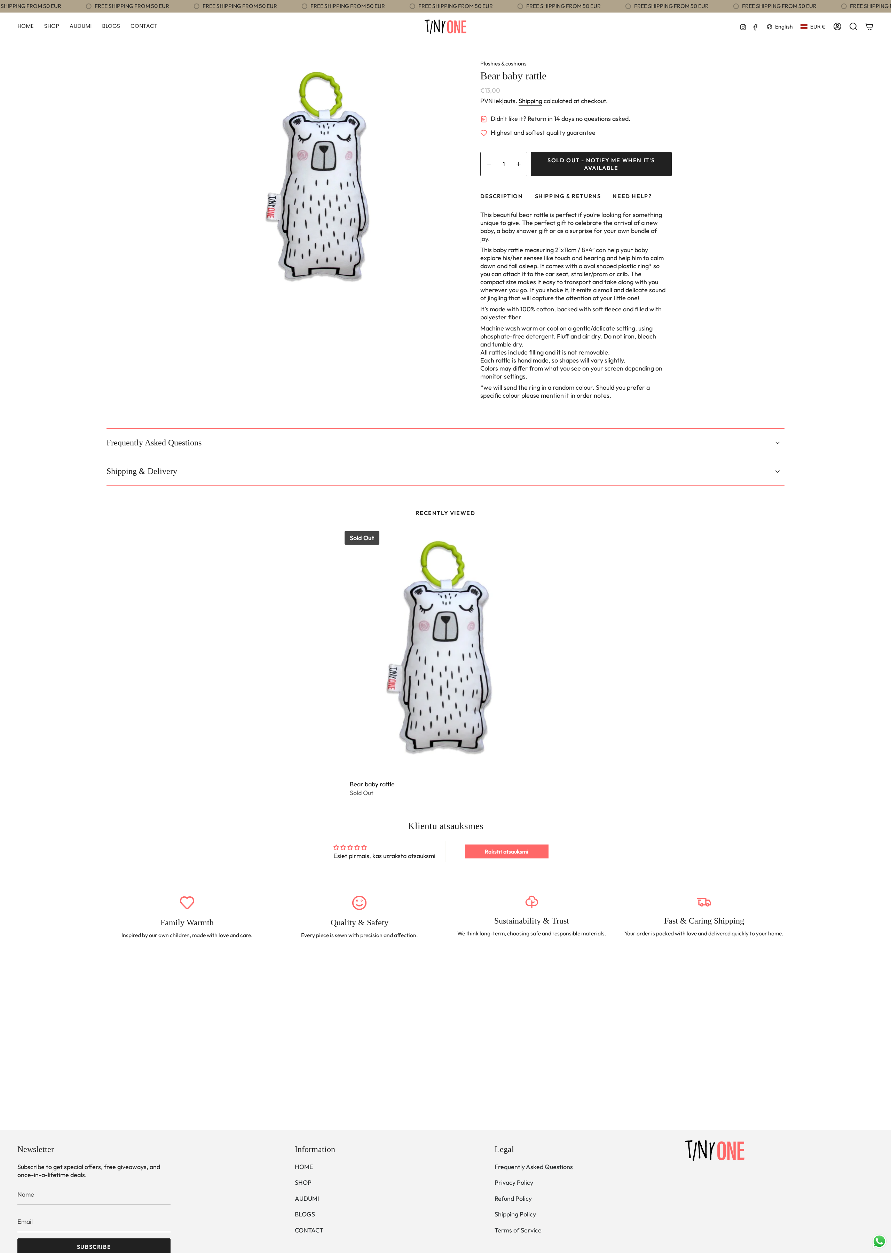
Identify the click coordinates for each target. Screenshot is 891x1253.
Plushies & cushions (503, 63)
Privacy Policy (514, 1182)
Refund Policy (513, 1198)
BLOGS (305, 1214)
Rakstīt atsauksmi (506, 851)
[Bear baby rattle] (446, 652)
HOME (304, 1167)
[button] (51, 27)
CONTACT (309, 1230)
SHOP (303, 1182)
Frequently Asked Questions (154, 442)
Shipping (530, 101)
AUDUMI (307, 1198)
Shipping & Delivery (142, 471)
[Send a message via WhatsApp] (879, 1241)
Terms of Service (518, 1230)
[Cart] (869, 26)
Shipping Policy (515, 1214)
